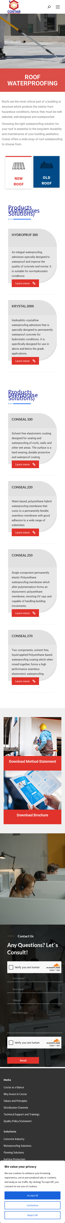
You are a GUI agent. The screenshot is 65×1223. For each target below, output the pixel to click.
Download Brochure (32, 815)
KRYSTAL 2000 (23, 306)
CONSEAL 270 (22, 636)
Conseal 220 (22, 487)
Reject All (32, 1215)
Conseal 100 (22, 419)
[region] (32, 1192)
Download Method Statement (32, 761)
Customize (32, 1205)
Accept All (32, 1195)
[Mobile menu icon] (57, 7)
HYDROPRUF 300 (25, 235)
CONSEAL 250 (22, 555)
